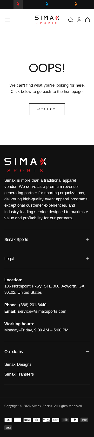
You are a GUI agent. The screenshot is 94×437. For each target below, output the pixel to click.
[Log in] (79, 20)
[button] (7, 20)
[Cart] (87, 20)
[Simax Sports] (25, 165)
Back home (47, 109)
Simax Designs (18, 364)
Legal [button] (9, 258)
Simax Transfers (19, 374)
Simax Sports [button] (16, 239)
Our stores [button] (13, 351)
